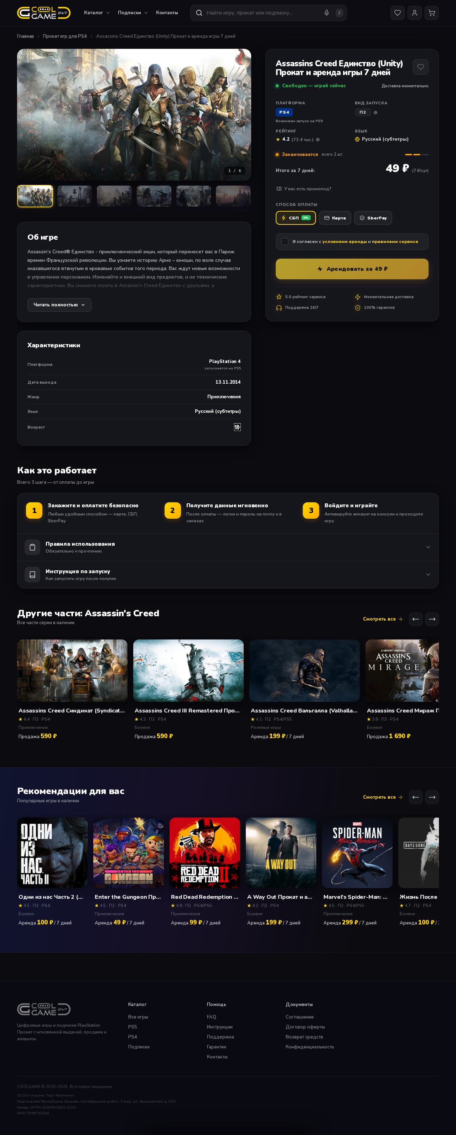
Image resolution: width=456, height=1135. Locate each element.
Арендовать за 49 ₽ (357, 269)
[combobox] (268, 13)
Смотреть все (379, 619)
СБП (299, 218)
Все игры (138, 1017)
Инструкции (220, 1027)
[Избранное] (397, 13)
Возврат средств (304, 1037)
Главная (25, 36)
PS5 (132, 1027)
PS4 (132, 1037)
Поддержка (220, 1037)
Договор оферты (305, 1027)
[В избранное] (421, 67)
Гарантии (216, 1047)
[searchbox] (262, 12)
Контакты (167, 13)
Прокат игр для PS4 (65, 36)
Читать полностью (55, 305)
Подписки (139, 1047)
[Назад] (416, 619)
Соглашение (300, 1017)
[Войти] (415, 13)
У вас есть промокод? (307, 189)
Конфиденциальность (310, 1047)
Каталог (93, 13)
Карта (339, 218)
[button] (134, 115)
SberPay (377, 218)
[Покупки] (432, 13)
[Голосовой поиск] (326, 12)
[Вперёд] (432, 619)
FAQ (211, 1017)
